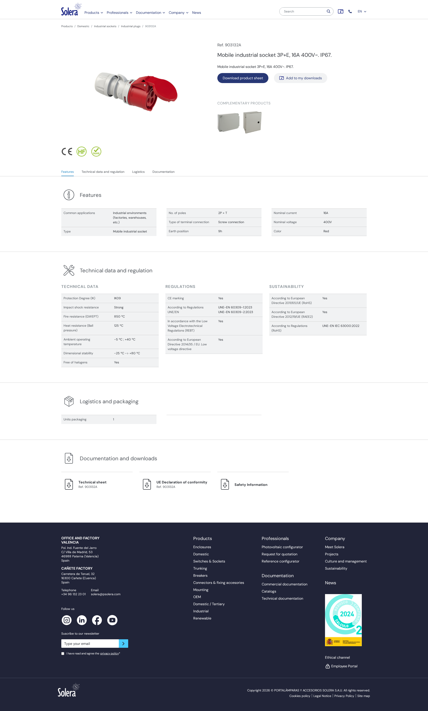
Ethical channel (337, 657)
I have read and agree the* (93, 653)
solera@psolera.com (105, 594)
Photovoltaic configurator (282, 547)
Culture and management (346, 561)
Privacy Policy (344, 696)
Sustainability (336, 568)
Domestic (83, 26)
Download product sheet (243, 78)
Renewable (202, 618)
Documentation (148, 12)
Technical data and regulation (103, 172)
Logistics (138, 172)
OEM (197, 597)
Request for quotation (279, 554)
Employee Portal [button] (344, 666)
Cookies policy (299, 696)
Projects (331, 554)
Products (91, 12)
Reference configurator (280, 561)
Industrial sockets (105, 26)
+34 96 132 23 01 (73, 594)
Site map (363, 696)
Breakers (200, 575)
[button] (350, 11)
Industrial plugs (130, 26)
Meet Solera (334, 547)
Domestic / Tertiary (209, 604)
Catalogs (269, 591)
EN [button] (360, 11)
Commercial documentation (284, 584)
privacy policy (109, 653)
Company (177, 12)
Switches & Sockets (209, 561)
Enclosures (202, 547)
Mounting (200, 589)
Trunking (200, 568)
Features (67, 172)
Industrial (201, 611)
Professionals (117, 12)
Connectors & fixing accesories (218, 582)
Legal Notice (322, 696)
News (196, 12)
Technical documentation (282, 598)
